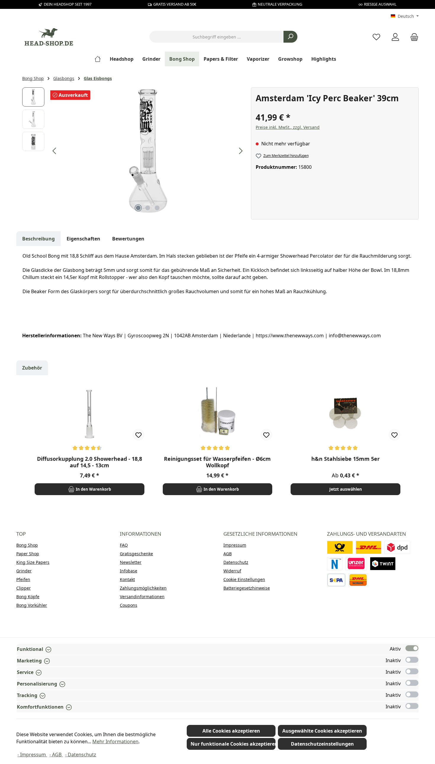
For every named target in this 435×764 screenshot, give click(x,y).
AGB (227, 553)
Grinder (24, 571)
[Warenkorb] (412, 37)
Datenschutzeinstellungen (322, 744)
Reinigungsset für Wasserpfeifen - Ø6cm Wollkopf (217, 461)
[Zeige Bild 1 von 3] (138, 208)
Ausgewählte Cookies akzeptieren (322, 731)
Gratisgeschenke (136, 553)
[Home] (99, 59)
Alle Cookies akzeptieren (231, 731)
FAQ (124, 545)
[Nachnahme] (358, 580)
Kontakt (127, 579)
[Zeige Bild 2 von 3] (147, 208)
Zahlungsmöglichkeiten (143, 588)
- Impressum (32, 754)
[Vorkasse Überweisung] (336, 580)
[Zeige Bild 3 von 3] (157, 208)
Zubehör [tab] (32, 368)
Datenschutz (235, 562)
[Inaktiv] (411, 660)
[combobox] (216, 37)
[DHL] (368, 547)
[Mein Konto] (395, 37)
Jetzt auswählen (345, 489)
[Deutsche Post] (340, 547)
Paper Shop (27, 553)
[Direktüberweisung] (356, 563)
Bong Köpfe (27, 596)
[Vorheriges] (54, 150)
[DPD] (397, 547)
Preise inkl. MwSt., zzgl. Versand (288, 127)
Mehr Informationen (115, 741)
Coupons (128, 605)
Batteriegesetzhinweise (246, 588)
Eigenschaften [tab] (83, 238)
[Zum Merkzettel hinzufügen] (138, 435)
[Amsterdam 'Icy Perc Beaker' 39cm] (147, 151)
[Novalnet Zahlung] (334, 563)
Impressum (234, 545)
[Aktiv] (411, 648)
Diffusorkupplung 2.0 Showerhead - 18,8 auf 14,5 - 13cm (89, 461)
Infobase (128, 571)
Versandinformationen (142, 596)
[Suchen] (290, 37)
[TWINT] (383, 563)
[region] (133, 151)
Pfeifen (23, 579)
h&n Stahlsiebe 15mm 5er (345, 458)
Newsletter (130, 562)
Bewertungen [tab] (128, 238)
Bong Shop (27, 545)
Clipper (23, 588)
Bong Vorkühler (31, 605)
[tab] (38, 238)
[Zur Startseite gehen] (48, 37)
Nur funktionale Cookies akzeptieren (233, 744)
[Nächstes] (240, 150)
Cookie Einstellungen (244, 579)
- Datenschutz (80, 754)
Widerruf (232, 571)
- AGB (56, 754)
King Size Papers (32, 562)
